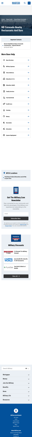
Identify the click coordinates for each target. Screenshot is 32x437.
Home (3, 19)
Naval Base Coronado (20, 19)
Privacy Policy (8, 225)
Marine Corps (16, 422)
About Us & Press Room (16, 432)
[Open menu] (2, 3)
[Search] (24, 3)
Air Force (16, 417)
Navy (16, 424)
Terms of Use (23, 224)
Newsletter (16, 434)
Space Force (16, 426)
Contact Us (16, 436)
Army (16, 419)
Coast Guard (16, 421)
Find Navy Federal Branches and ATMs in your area (15, 177)
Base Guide (9, 19)
